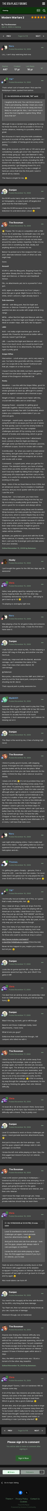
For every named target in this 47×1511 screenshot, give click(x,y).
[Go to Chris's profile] (4, 584)
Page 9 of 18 (23, 36)
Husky (12, 560)
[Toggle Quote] (6, 96)
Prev (9, 36)
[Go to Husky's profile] (4, 561)
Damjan (13, 190)
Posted (20, 49)
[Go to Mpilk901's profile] (4, 699)
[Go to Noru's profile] (4, 47)
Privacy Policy (22, 1499)
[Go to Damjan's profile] (4, 191)
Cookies (23, 1502)
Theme (8, 1499)
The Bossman (10, 24)
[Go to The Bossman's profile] (4, 224)
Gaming (17, 27)
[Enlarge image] (26, 178)
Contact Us (35, 1499)
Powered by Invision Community (23, 1507)
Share (11, 1472)
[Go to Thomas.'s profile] (4, 863)
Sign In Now (23, 1458)
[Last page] (43, 36)
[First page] (3, 36)
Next (38, 36)
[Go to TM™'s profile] (4, 80)
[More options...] (42, 47)
